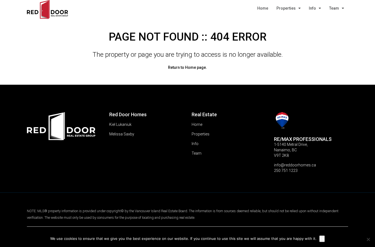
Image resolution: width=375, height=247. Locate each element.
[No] (368, 239)
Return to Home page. (187, 67)
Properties (286, 8)
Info (312, 8)
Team (334, 8)
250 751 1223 (286, 170)
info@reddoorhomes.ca (295, 165)
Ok (322, 239)
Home (262, 8)
